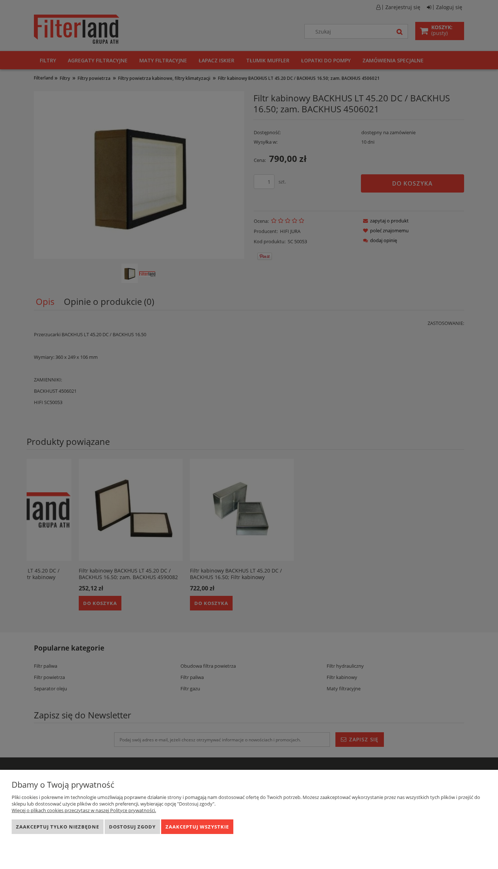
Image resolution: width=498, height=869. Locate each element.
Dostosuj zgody (132, 826)
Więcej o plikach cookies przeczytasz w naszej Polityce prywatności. (84, 810)
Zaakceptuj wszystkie (197, 826)
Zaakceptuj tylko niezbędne (57, 826)
